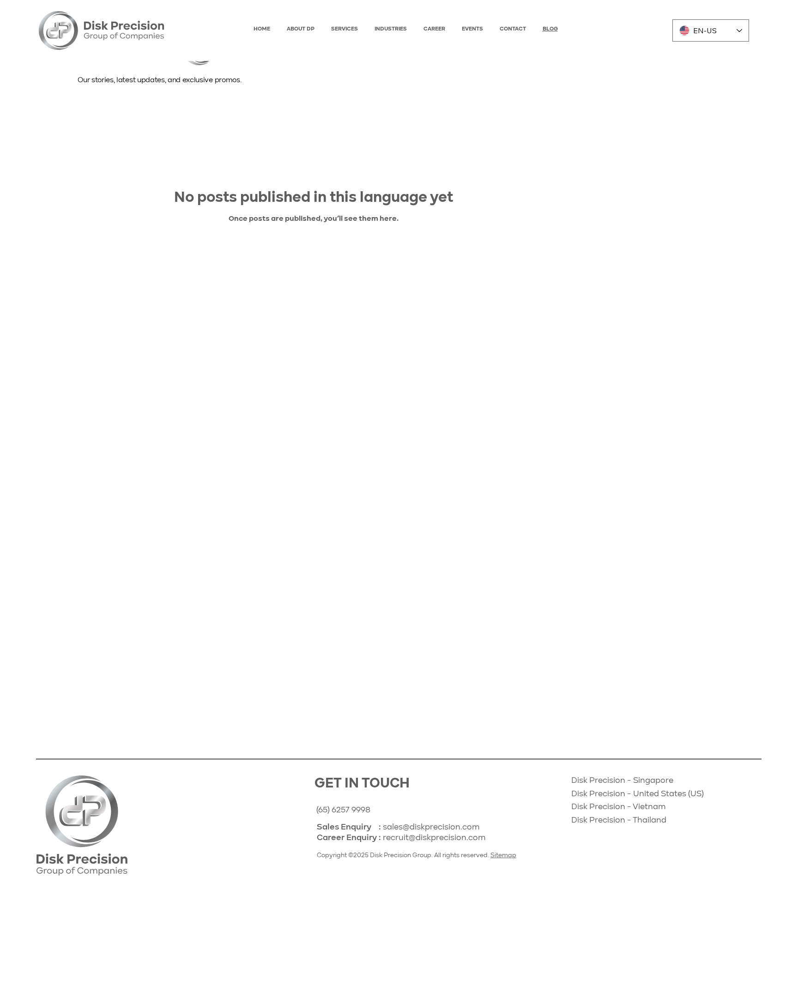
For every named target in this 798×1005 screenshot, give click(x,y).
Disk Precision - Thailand (619, 820)
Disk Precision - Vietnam (618, 807)
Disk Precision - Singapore (622, 780)
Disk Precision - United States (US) (638, 794)
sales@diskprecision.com (431, 827)
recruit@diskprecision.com (434, 838)
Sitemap (503, 855)
